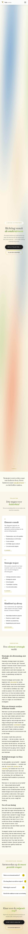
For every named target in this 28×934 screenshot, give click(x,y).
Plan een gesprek (14, 252)
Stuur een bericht (14, 927)
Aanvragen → (8, 627)
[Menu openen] (25, 2)
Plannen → (8, 550)
